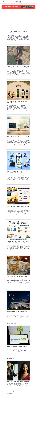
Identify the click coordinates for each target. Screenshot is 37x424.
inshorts (13, 6)
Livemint (11, 288)
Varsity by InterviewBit (13, 323)
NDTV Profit (11, 253)
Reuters (11, 393)
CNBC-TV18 (12, 218)
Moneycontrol (12, 358)
